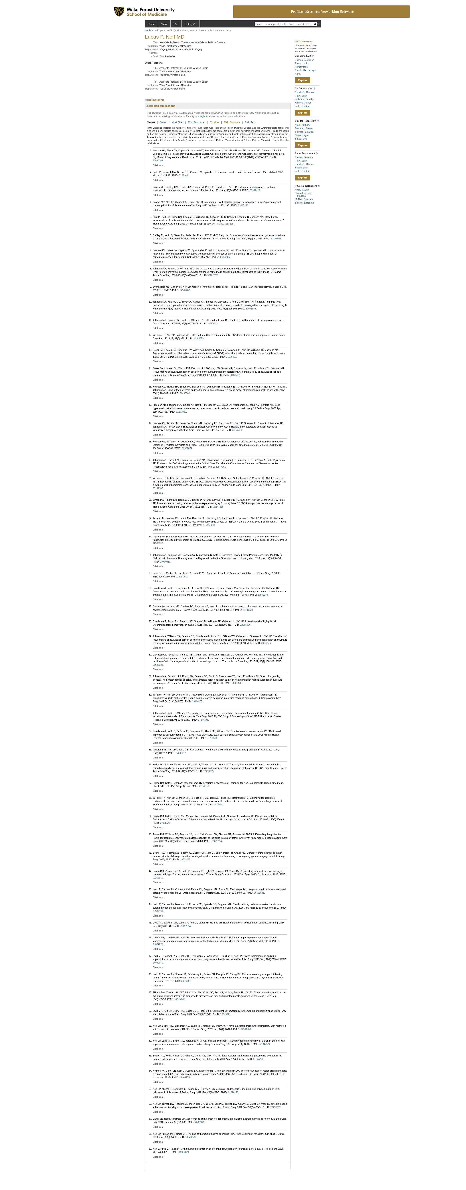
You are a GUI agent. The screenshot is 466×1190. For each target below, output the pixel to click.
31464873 (198, 338)
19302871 (184, 1152)
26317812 (158, 878)
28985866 (245, 624)
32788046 (276, 238)
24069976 (158, 944)
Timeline (214, 122)
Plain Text (250, 122)
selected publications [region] (161, 105)
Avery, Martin (302, 189)
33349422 (255, 190)
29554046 (158, 543)
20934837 (275, 1107)
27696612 (181, 753)
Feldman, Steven (304, 128)
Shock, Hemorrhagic (305, 70)
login (203, 116)
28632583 (158, 664)
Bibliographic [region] (156, 99)
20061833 (200, 1122)
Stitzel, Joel (301, 138)
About (164, 24)
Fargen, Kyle (301, 135)
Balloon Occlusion (304, 60)
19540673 (190, 1137)
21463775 (184, 1077)
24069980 (158, 962)
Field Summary (232, 122)
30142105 (158, 488)
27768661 (212, 738)
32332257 (229, 223)
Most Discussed (196, 122)
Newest (151, 122)
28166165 (197, 701)
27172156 (204, 786)
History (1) (191, 24)
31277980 (181, 411)
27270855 (208, 771)
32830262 (158, 160)
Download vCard (167, 56)
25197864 (185, 926)
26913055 (185, 859)
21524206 (258, 1059)
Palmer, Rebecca (304, 157)
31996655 (251, 308)
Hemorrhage (301, 66)
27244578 (203, 719)
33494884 (184, 175)
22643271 (225, 1014)
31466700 (185, 393)
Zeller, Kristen (302, 106)
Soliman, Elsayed (304, 131)
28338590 (237, 683)
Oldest (163, 122)
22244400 (246, 1029)
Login (148, 30)
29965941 (210, 525)
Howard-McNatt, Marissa (303, 194)
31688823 (212, 323)
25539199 (158, 911)
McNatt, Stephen (304, 199)
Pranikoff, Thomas (304, 92)
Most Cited (177, 122)
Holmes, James (303, 102)
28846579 (263, 594)
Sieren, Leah (301, 167)
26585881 (259, 892)
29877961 (221, 466)
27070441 (218, 804)
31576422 (231, 356)
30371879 (187, 448)
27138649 (165, 823)
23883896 (186, 981)
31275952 (237, 430)
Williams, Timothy (304, 99)
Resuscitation (302, 63)
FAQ (176, 24)
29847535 (218, 506)
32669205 (225, 257)
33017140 (243, 205)
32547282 (185, 290)
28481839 (248, 610)
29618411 (184, 576)
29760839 (165, 561)
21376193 (233, 1092)
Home (151, 24)
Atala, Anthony (302, 125)
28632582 (266, 643)
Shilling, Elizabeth (304, 202)
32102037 (212, 275)
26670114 (217, 841)
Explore (302, 80)
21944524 (265, 1044)
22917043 (180, 999)
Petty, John (301, 95)
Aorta (298, 73)
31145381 (235, 375)
